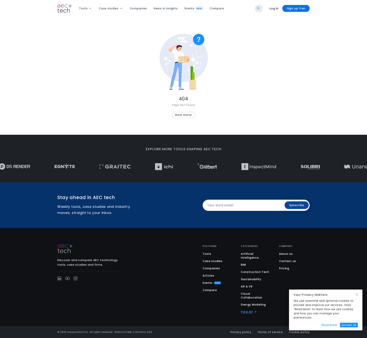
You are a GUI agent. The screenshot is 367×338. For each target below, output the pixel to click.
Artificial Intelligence (250, 256)
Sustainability (251, 279)
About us (286, 254)
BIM (243, 265)
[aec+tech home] (64, 8)
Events (211, 283)
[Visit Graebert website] (200, 166)
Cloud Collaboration (251, 295)
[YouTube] (67, 278)
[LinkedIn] (59, 278)
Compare (210, 290)
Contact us (287, 261)
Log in (274, 8)
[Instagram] (75, 278)
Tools (207, 254)
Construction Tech (255, 272)
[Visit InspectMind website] (252, 166)
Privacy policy (240, 332)
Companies (211, 268)
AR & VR (247, 286)
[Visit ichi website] (157, 166)
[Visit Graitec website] (108, 166)
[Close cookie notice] (357, 295)
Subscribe (296, 205)
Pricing (284, 268)
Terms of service (270, 332)
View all (247, 312)
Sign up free (296, 8)
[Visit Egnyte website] (58, 166)
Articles (208, 275)
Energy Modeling (253, 305)
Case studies (212, 261)
